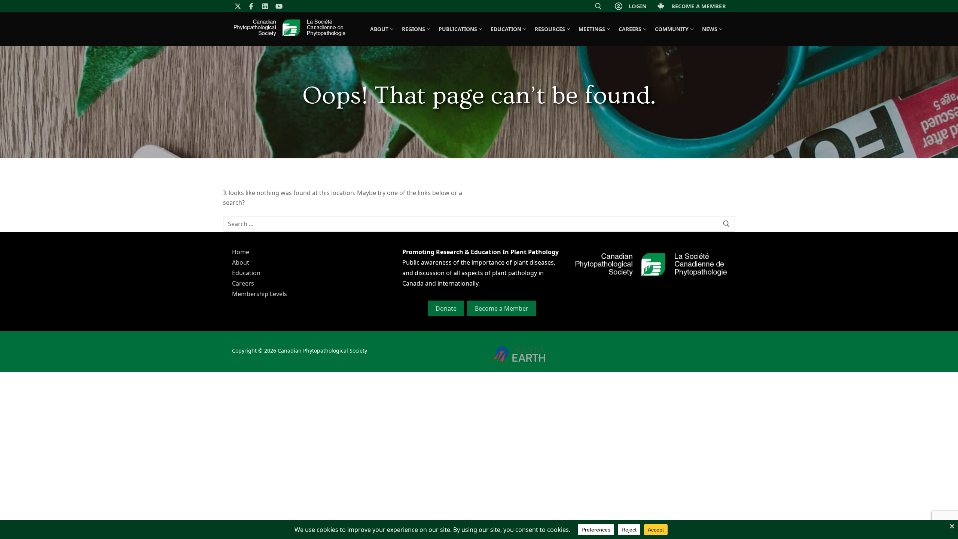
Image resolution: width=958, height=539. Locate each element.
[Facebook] (251, 6)
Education (246, 273)
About (240, 262)
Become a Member (501, 308)
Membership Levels (259, 294)
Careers (243, 283)
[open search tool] (598, 6)
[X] (238, 6)
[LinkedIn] (265, 6)
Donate (446, 308)
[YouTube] (279, 6)
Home (240, 252)
